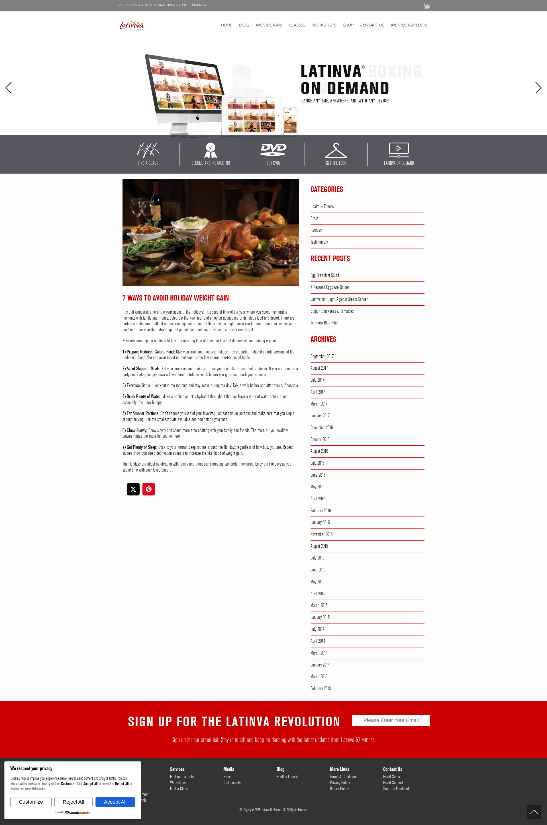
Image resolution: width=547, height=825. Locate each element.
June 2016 (318, 475)
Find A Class (148, 163)
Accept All (115, 802)
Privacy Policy (340, 783)
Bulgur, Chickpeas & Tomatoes (332, 311)
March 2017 (319, 404)
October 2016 (320, 439)
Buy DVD (273, 163)
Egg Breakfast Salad (325, 275)
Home (226, 26)
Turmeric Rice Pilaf (324, 323)
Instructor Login (409, 26)
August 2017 (319, 368)
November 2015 (321, 534)
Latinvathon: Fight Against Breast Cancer (339, 299)
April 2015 (318, 594)
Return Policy (339, 789)
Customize (31, 802)
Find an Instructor (182, 777)
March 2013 (319, 676)
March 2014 (319, 653)
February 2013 (321, 688)
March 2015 (319, 605)
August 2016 (319, 451)
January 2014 (320, 665)
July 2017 (317, 380)
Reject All (73, 802)
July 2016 (317, 463)
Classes (297, 26)
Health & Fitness (322, 206)
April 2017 (318, 392)
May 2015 (317, 582)
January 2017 (320, 415)
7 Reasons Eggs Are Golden (330, 287)
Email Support (393, 783)
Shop (348, 26)
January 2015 (320, 617)
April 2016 (318, 499)
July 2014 (317, 629)
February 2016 (321, 511)
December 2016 (322, 427)
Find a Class (178, 789)
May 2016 (317, 487)
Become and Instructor (210, 163)
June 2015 (318, 570)
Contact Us (372, 26)
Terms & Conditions (343, 777)
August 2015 (319, 546)
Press (314, 218)
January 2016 (320, 522)
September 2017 (322, 356)
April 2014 (318, 641)
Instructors (269, 26)
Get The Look (336, 163)
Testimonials (319, 242)
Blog (244, 26)
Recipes (316, 230)
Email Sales (391, 777)
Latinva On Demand (399, 163)
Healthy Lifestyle (288, 777)
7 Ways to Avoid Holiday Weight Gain (176, 298)
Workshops (324, 26)
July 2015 (317, 558)
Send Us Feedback (396, 789)
